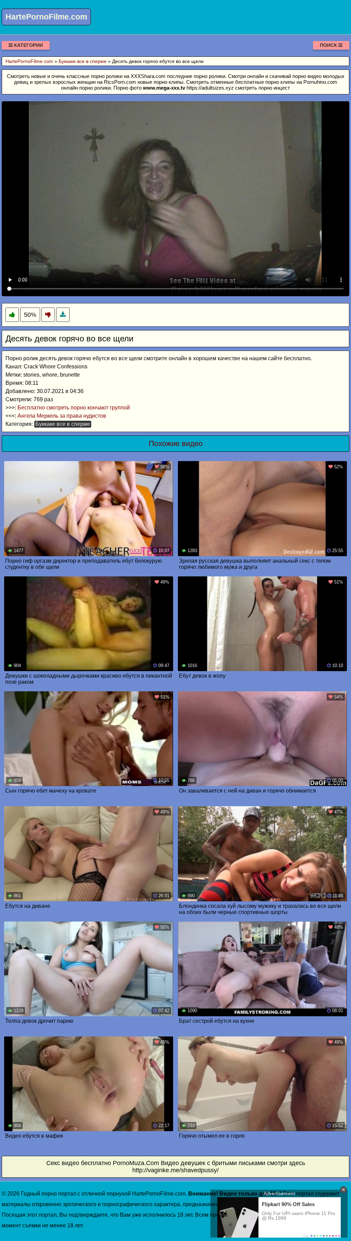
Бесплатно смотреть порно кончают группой (73, 407)
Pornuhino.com (320, 82)
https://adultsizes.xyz (210, 88)
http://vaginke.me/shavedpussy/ (175, 1170)
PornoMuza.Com (136, 1163)
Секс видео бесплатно (78, 1163)
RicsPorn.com (120, 82)
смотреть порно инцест (262, 88)
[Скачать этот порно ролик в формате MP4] (63, 315)
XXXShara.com (148, 76)
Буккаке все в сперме (62, 424)
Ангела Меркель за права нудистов (61, 416)
